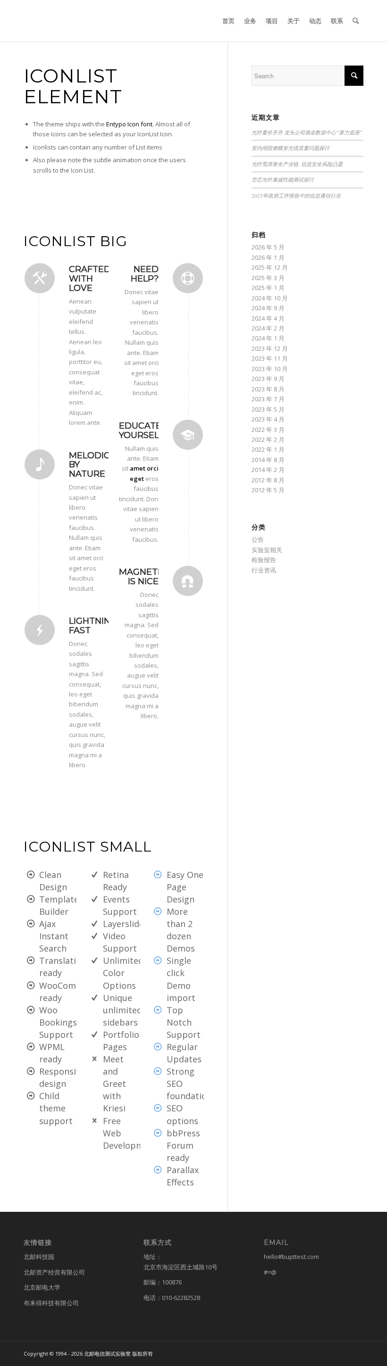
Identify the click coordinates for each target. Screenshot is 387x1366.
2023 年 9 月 (268, 378)
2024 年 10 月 (270, 298)
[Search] (355, 20)
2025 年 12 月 (270, 267)
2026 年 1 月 (268, 257)
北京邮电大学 (42, 1287)
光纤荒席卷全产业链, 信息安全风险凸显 (297, 163)
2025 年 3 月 (268, 277)
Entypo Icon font (129, 124)
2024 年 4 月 (268, 318)
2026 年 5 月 (268, 247)
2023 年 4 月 (268, 419)
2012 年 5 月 (268, 490)
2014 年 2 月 (268, 469)
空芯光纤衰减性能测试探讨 (283, 179)
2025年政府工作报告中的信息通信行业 (296, 195)
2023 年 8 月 (268, 389)
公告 (258, 539)
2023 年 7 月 (268, 399)
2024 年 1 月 (268, 338)
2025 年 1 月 (268, 287)
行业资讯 (264, 570)
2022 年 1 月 (268, 449)
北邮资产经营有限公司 (54, 1272)
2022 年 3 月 (268, 429)
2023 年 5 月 (268, 409)
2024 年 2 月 (268, 328)
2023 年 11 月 (270, 358)
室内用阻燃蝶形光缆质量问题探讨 (290, 147)
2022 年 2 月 (268, 439)
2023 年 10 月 (270, 368)
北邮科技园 (39, 1256)
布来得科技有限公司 (51, 1303)
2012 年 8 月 (268, 480)
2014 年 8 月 (268, 459)
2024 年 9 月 (268, 308)
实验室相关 (267, 550)
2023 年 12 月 (270, 348)
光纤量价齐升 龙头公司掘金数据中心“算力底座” (307, 132)
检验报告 (264, 559)
